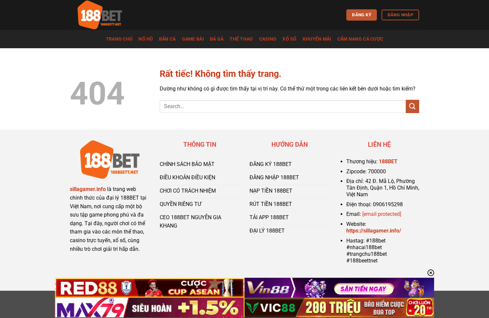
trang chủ (119, 39)
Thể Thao (241, 39)
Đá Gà (217, 39)
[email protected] (381, 214)
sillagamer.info (88, 189)
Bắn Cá (167, 39)
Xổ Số (289, 39)
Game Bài (193, 39)
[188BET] (103, 15)
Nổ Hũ (145, 39)
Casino (268, 39)
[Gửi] (412, 106)
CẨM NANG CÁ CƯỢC (360, 39)
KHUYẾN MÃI (317, 39)
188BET (388, 161)
